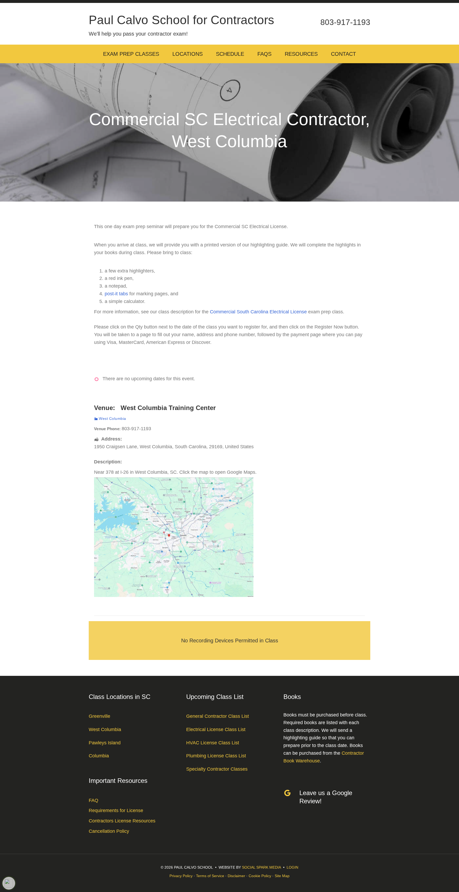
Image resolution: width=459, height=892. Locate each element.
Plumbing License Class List (216, 755)
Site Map (282, 876)
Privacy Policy (181, 876)
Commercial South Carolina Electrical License (258, 311)
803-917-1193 (345, 22)
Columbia (99, 755)
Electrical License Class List (215, 729)
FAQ (93, 800)
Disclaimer (236, 876)
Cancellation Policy (109, 831)
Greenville (99, 716)
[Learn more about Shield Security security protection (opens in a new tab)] (9, 883)
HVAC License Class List (212, 742)
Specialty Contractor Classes (217, 769)
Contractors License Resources (122, 820)
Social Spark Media (261, 867)
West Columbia (112, 418)
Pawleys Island (105, 742)
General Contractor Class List (217, 716)
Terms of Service (210, 876)
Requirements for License (116, 810)
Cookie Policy (260, 876)
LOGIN (292, 867)
